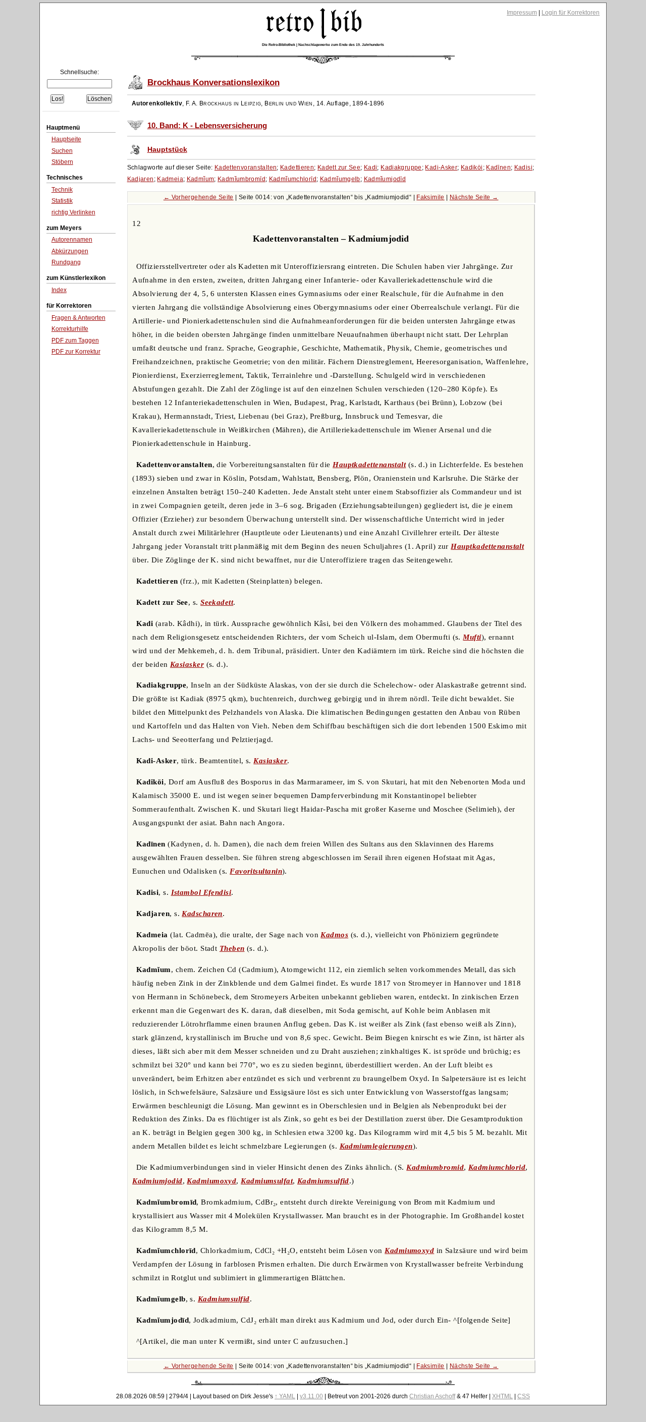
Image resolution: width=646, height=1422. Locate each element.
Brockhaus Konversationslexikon (213, 82)
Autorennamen (71, 239)
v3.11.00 (311, 1396)
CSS (523, 1396)
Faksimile (430, 197)
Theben (232, 948)
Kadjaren (140, 179)
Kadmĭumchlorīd (292, 179)
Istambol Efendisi (201, 892)
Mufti (472, 637)
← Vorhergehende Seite (199, 197)
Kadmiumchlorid (496, 1167)
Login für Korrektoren (571, 12)
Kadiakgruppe (401, 167)
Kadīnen (498, 167)
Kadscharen (202, 913)
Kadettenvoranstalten (245, 167)
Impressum (522, 12)
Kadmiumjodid (157, 1181)
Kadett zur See (338, 167)
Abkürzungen (69, 251)
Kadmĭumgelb (340, 179)
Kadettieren (297, 167)
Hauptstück (167, 149)
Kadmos (334, 935)
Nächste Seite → (474, 197)
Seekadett (216, 602)
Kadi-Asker (441, 167)
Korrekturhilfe (69, 328)
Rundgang (66, 262)
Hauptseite (66, 139)
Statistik (62, 200)
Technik (62, 189)
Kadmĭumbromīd (241, 179)
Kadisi (523, 167)
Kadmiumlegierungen (376, 1146)
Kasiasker (187, 664)
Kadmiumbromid (435, 1167)
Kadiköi (472, 167)
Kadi (371, 167)
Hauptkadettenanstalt (369, 465)
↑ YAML (285, 1396)
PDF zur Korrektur (75, 351)
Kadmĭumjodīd (385, 179)
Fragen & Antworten (78, 317)
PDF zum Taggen (75, 340)
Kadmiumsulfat (267, 1181)
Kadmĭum (200, 179)
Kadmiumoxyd (211, 1181)
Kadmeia (170, 179)
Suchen (62, 150)
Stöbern (62, 161)
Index (59, 290)
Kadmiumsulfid (323, 1181)
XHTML (502, 1396)
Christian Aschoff (432, 1396)
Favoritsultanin (256, 871)
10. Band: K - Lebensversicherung (207, 126)
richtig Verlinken (73, 212)
